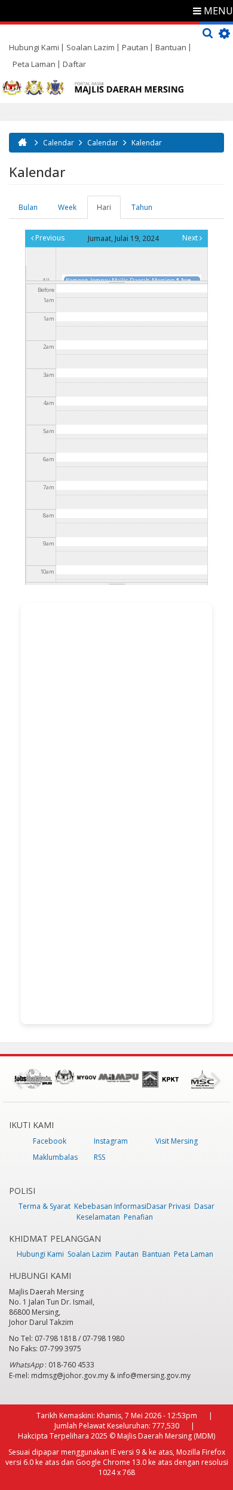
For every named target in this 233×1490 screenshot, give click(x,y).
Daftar (74, 64)
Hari (109, 210)
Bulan (28, 207)
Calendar (58, 143)
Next (191, 238)
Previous (49, 238)
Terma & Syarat (44, 1206)
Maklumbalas (55, 1157)
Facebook (49, 1141)
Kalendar (146, 143)
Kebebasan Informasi (110, 1206)
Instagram (111, 1141)
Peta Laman (34, 64)
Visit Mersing (176, 1141)
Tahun (141, 207)
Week (67, 207)
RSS (99, 1157)
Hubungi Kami (34, 47)
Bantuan (170, 47)
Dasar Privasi (168, 1206)
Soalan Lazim (90, 47)
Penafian (138, 1217)
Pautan (135, 47)
